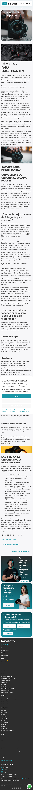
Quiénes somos (5, 650)
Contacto (3, 652)
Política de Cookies (6, 704)
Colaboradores (5, 668)
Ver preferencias (16, 406)
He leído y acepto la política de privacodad (10, 630)
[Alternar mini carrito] (30, 3)
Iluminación (4, 712)
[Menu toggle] (4, 3)
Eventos (3, 670)
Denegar (16, 401)
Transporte (4, 718)
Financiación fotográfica (7, 688)
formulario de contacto (22, 778)
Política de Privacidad (6, 702)
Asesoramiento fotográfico (8, 678)
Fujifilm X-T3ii (9, 499)
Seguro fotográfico (6, 680)
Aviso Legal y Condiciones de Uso (9, 698)
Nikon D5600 (9, 475)
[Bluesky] (18, 535)
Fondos (3, 726)
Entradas (10, 8)
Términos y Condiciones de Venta (9, 700)
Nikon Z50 (8, 508)
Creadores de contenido (7, 730)
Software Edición (5, 722)
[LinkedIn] (8, 535)
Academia (4, 660)
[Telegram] (16, 535)
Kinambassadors (5, 666)
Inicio (4, 8)
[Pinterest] (13, 535)
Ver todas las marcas (6, 760)
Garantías (3, 684)
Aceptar (16, 396)
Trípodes (3, 716)
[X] (5, 535)
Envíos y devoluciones (7, 692)
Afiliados (3, 686)
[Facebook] (2, 535)
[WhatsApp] (10, 535)
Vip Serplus (4, 682)
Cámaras (3, 710)
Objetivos (3, 714)
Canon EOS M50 (9, 489)
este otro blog (15, 118)
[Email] (21, 535)
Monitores (4, 724)
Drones (3, 720)
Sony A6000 (8, 482)
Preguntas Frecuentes (6, 676)
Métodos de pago (5, 690)
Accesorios (4, 728)
